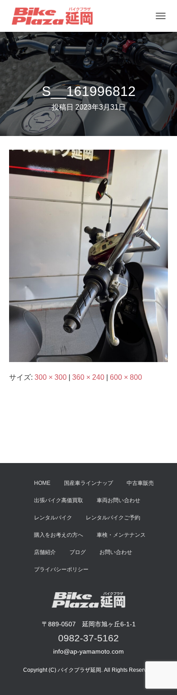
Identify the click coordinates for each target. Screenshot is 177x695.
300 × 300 (50, 377)
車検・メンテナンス (121, 535)
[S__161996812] (88, 255)
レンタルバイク (53, 517)
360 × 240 (88, 377)
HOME (42, 483)
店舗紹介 (45, 552)
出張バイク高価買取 (58, 500)
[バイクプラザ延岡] (55, 16)
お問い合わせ (115, 552)
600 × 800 (126, 377)
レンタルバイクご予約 (113, 517)
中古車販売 (140, 483)
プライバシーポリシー (61, 569)
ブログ (77, 552)
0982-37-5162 (88, 638)
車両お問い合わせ (118, 500)
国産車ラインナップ (88, 483)
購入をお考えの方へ (58, 535)
